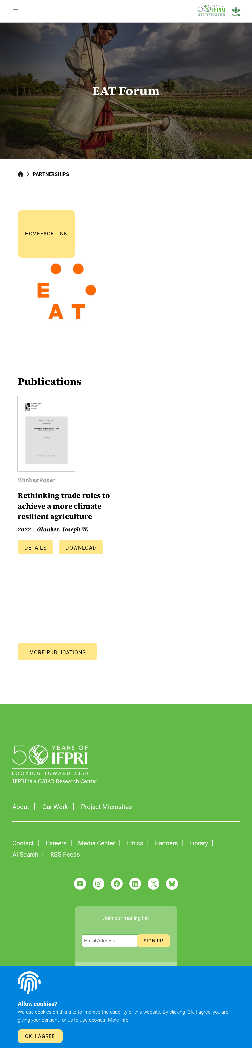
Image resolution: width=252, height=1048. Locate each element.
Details (35, 548)
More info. (119, 1020)
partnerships (51, 174)
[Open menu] (15, 11)
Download (80, 548)
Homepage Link (46, 234)
